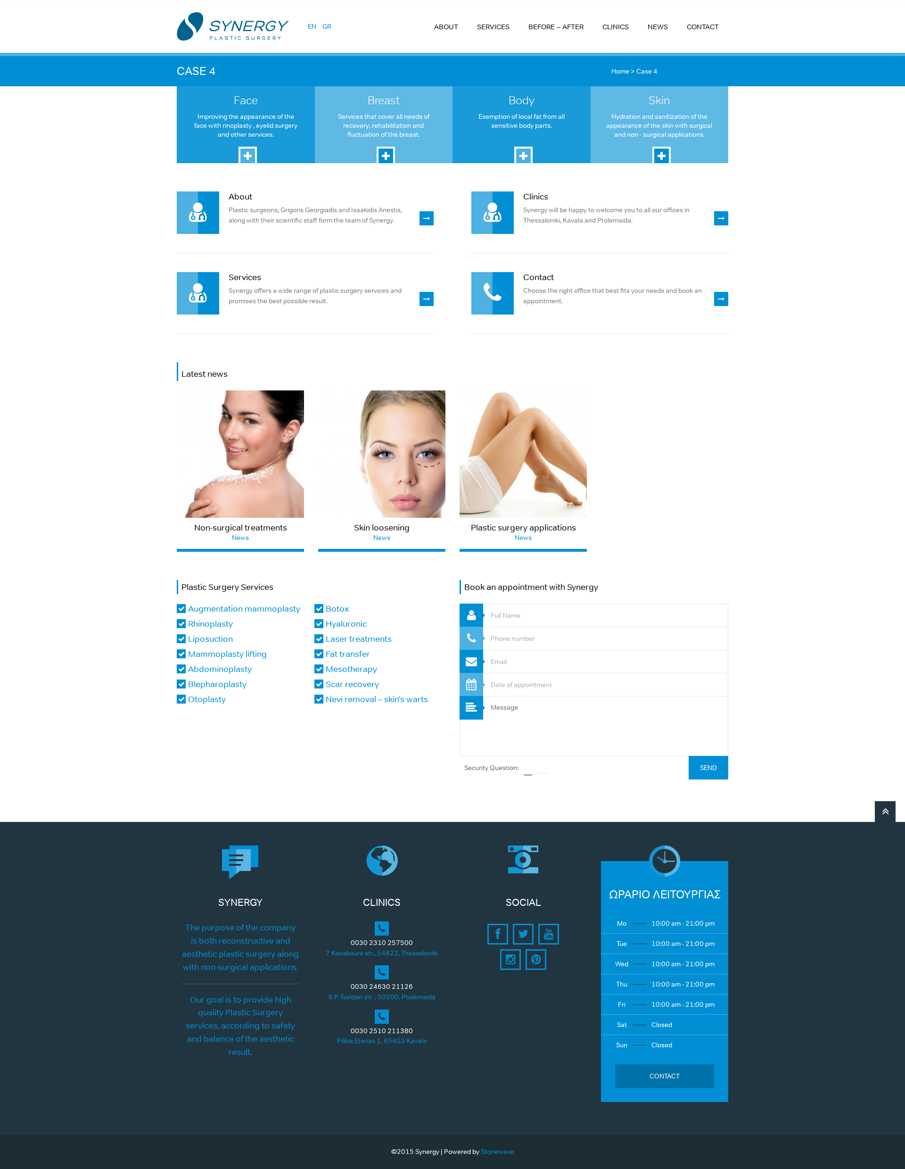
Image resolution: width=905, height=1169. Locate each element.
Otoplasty (207, 699)
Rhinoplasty (210, 624)
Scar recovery (352, 684)
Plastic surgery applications (523, 527)
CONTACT (703, 26)
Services (245, 277)
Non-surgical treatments (240, 527)
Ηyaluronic (346, 624)
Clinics (535, 196)
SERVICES (493, 26)
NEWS (658, 26)
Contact (538, 277)
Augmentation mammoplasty (244, 609)
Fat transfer (348, 654)
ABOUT (446, 26)
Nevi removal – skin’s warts (377, 699)
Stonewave (497, 1151)
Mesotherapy (351, 669)
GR (326, 26)
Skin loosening (382, 527)
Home (620, 71)
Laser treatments (359, 639)
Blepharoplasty (217, 684)
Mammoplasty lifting (227, 654)
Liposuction (210, 639)
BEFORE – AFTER (556, 26)
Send (708, 767)
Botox (337, 609)
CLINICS (615, 26)
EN (312, 26)
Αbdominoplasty (220, 669)
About (240, 196)
